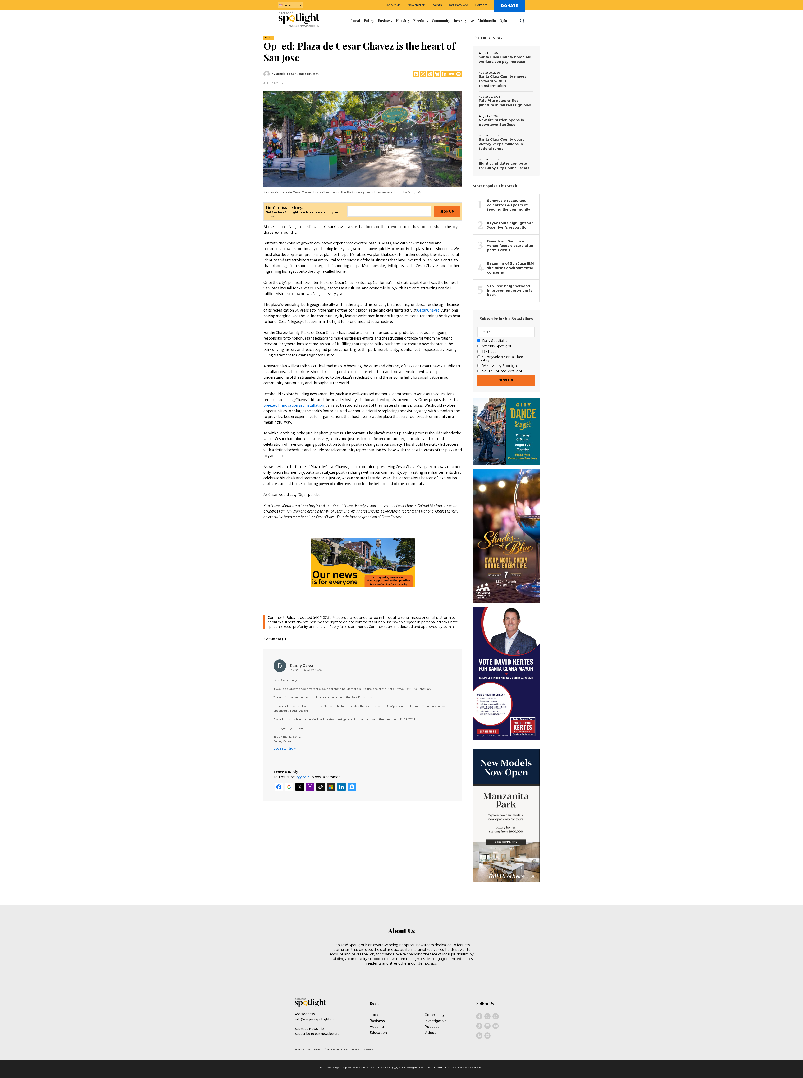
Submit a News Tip (309, 1029)
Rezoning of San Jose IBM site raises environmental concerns (510, 268)
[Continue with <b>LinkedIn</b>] (341, 787)
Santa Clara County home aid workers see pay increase (505, 59)
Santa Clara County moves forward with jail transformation (502, 81)
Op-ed (268, 37)
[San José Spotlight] (302, 20)
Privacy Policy (302, 1049)
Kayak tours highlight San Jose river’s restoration (510, 225)
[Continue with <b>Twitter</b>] (299, 787)
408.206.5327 (305, 1014)
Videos (430, 1033)
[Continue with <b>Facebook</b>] (279, 787)
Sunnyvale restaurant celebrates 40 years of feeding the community (508, 205)
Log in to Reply (285, 748)
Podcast (432, 1027)
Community (435, 1015)
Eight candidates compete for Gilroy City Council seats (504, 166)
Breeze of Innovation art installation (293, 405)
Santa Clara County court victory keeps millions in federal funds (501, 144)
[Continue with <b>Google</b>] (289, 787)
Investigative (435, 1021)
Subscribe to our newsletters (317, 1034)
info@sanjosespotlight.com (315, 1019)
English (288, 4)
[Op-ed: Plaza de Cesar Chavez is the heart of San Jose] (362, 139)
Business (377, 1021)
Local (374, 1015)
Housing (377, 1027)
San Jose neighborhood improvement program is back (509, 290)
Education (378, 1033)
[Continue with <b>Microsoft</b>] (331, 787)
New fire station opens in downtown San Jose (501, 122)
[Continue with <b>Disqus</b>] (352, 787)
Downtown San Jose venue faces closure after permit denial (510, 245)
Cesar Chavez (428, 310)
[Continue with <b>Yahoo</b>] (310, 787)
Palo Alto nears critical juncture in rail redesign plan (505, 103)
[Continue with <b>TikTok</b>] (320, 787)
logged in (302, 777)
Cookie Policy (317, 1049)
